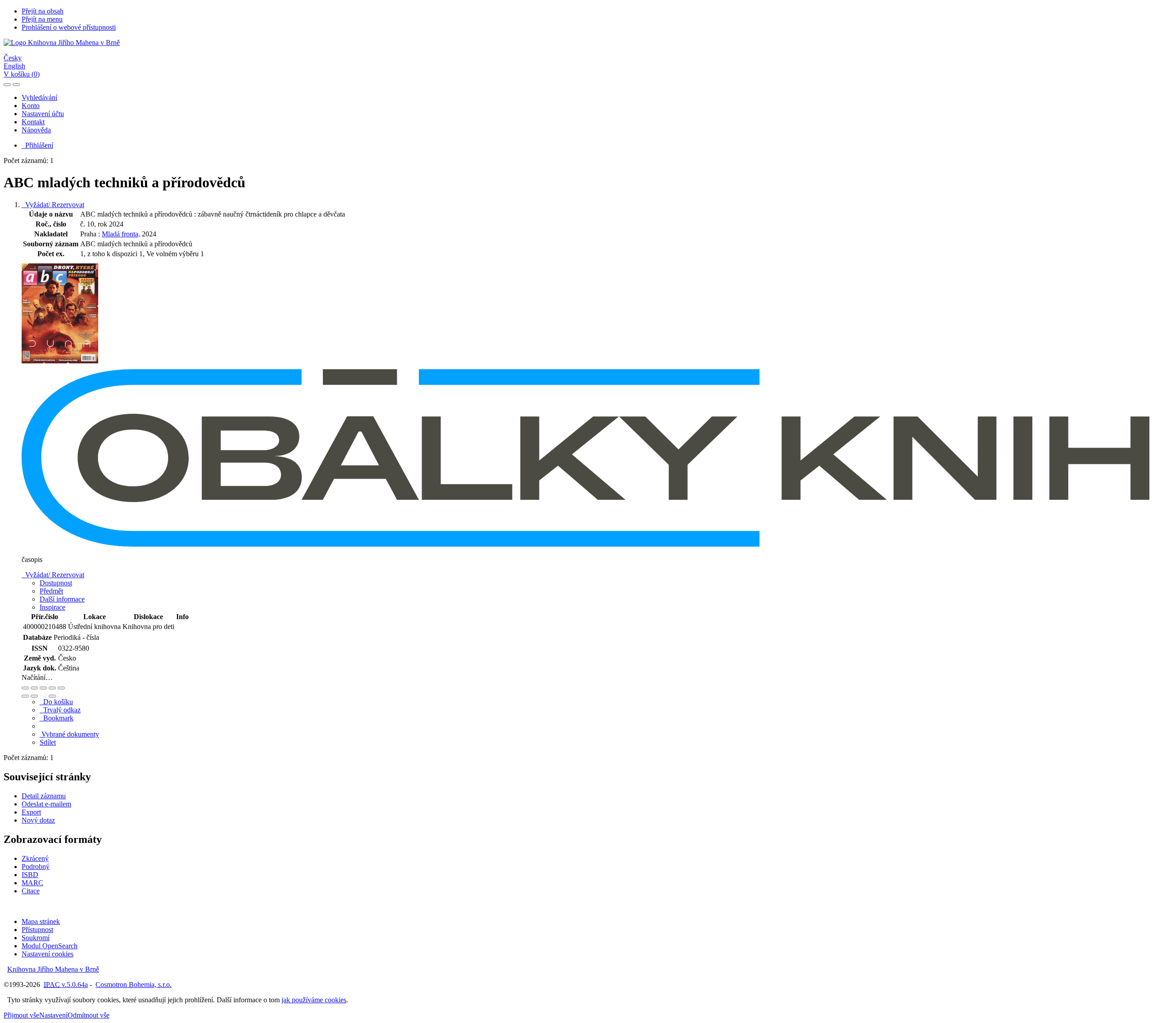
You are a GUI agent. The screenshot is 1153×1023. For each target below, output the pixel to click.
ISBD (30, 874)
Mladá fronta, (121, 234)
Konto (31, 105)
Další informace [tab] (62, 599)
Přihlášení (37, 145)
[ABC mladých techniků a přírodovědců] (60, 365)
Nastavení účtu (43, 114)
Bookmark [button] (56, 718)
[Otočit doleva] (25, 696)
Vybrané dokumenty (69, 734)
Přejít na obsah (43, 11)
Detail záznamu (44, 796)
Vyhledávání (39, 97)
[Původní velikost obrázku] (43, 688)
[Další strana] (52, 696)
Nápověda (36, 130)
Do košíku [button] (56, 702)
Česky (13, 58)
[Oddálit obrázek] (34, 688)
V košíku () (22, 74)
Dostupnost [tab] (56, 583)
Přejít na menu (42, 19)
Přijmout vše (21, 1015)
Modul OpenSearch (49, 946)
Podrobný (36, 866)
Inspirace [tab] (52, 607)
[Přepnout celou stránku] (52, 688)
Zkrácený (35, 858)
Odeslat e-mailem (46, 804)
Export (31, 812)
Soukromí (36, 938)
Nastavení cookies (47, 954)
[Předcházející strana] (43, 696)
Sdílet (48, 742)
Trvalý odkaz (60, 710)
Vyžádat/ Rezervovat (53, 204)
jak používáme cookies (313, 1000)
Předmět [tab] (51, 591)
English (14, 66)
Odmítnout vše (88, 1015)
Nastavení (53, 1015)
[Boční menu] (7, 84)
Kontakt (33, 122)
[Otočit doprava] (34, 696)
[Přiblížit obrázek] (25, 688)
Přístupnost (37, 929)
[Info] (61, 688)
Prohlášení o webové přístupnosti (69, 27)
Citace (31, 891)
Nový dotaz (38, 820)
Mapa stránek (41, 921)
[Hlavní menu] (16, 84)
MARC (32, 883)
